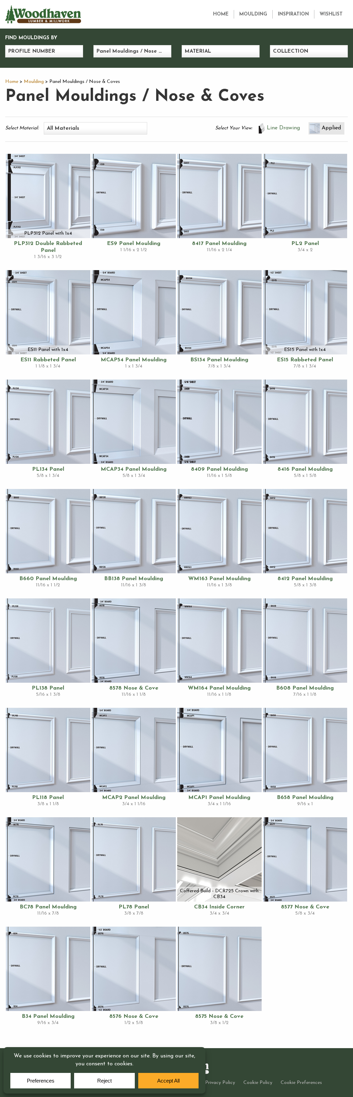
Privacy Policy (220, 1082)
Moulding (253, 14)
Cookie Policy (257, 1082)
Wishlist (331, 14)
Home (221, 14)
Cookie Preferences (301, 1082)
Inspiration (293, 14)
